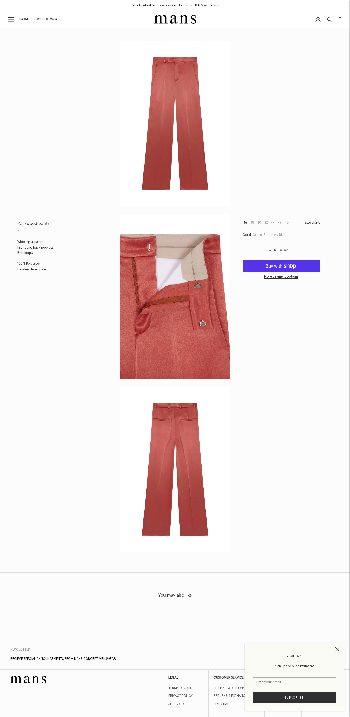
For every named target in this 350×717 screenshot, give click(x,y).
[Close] (337, 649)
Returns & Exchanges (231, 696)
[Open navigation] (11, 19)
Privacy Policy (180, 696)
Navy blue (278, 235)
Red (267, 235)
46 (280, 222)
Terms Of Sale (180, 688)
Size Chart (222, 704)
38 (252, 222)
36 (245, 222)
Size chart (312, 222)
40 (259, 222)
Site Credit (177, 704)
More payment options (281, 276)
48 (287, 222)
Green (257, 235)
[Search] (329, 19)
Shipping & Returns (229, 688)
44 (273, 222)
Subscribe (294, 697)
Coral (247, 235)
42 (266, 222)
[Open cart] (340, 19)
